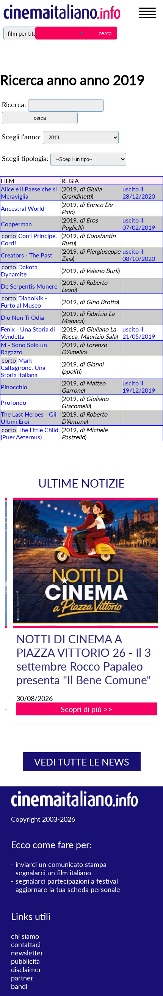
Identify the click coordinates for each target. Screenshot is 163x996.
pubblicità (25, 961)
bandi (19, 986)
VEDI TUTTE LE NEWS (81, 761)
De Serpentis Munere (29, 286)
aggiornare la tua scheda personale (68, 889)
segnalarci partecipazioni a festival (67, 881)
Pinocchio (14, 386)
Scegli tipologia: (25, 158)
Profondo (13, 402)
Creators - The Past (26, 255)
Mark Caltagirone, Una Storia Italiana (23, 367)
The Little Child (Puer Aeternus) (29, 433)
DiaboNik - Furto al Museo (24, 301)
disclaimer (26, 969)
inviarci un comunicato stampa (61, 864)
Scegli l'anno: (21, 137)
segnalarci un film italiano (53, 872)
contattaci (26, 944)
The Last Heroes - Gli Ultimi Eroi (28, 417)
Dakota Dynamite (19, 270)
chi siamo (25, 936)
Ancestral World (22, 208)
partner (22, 978)
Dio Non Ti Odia (22, 317)
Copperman (16, 223)
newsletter (27, 953)
